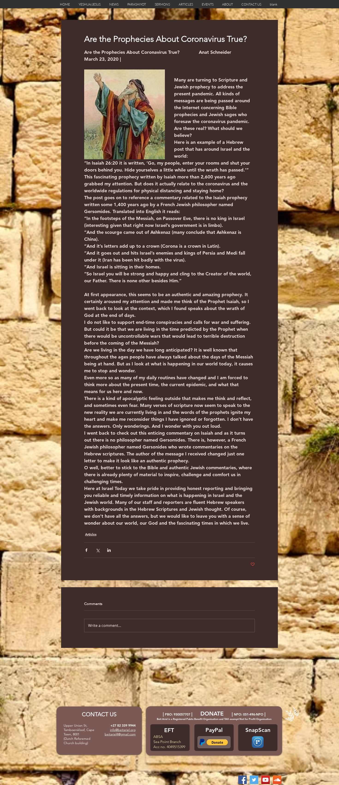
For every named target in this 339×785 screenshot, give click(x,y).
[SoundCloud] (277, 780)
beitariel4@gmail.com (120, 734)
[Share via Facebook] (86, 550)
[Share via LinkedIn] (109, 550)
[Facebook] (242, 780)
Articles (90, 534)
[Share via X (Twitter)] (97, 550)
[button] (217, 742)
